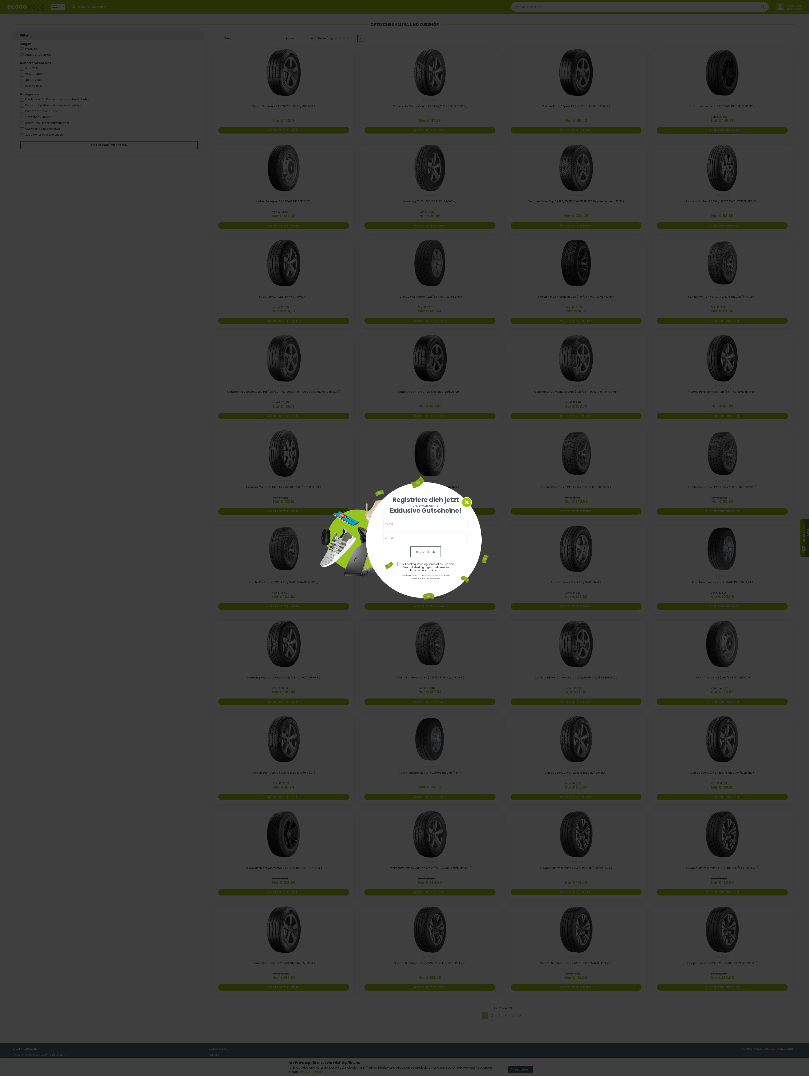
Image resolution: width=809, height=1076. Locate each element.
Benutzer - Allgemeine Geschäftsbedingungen (426, 575)
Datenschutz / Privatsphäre (425, 578)
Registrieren (425, 552)
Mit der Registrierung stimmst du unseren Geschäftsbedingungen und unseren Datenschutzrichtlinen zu (428, 567)
